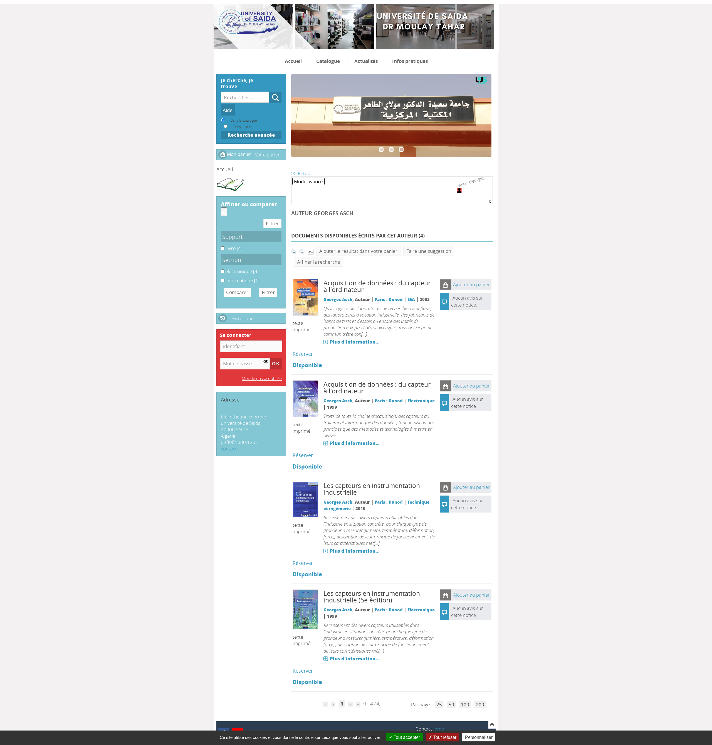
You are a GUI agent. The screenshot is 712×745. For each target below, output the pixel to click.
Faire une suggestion (428, 251)
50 (451, 704)
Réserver (303, 354)
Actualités (366, 61)
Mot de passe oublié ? (262, 378)
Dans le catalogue (244, 120)
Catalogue (328, 61)
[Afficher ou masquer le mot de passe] (266, 361)
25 (439, 704)
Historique (242, 318)
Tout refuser (444, 737)
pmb (439, 729)
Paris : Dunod (389, 299)
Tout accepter (406, 737)
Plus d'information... (355, 342)
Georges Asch (337, 299)
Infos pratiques (410, 61)
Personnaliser (479, 737)
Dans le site (242, 126)
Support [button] (232, 237)
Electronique (421, 400)
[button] (445, 285)
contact (229, 448)
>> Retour (301, 173)
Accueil (293, 61)
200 (480, 704)
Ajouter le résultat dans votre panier (358, 251)
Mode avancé (308, 181)
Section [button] (231, 260)
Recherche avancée (251, 135)
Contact (424, 729)
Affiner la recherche (318, 262)
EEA (411, 299)
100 (465, 704)
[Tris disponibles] (310, 251)
